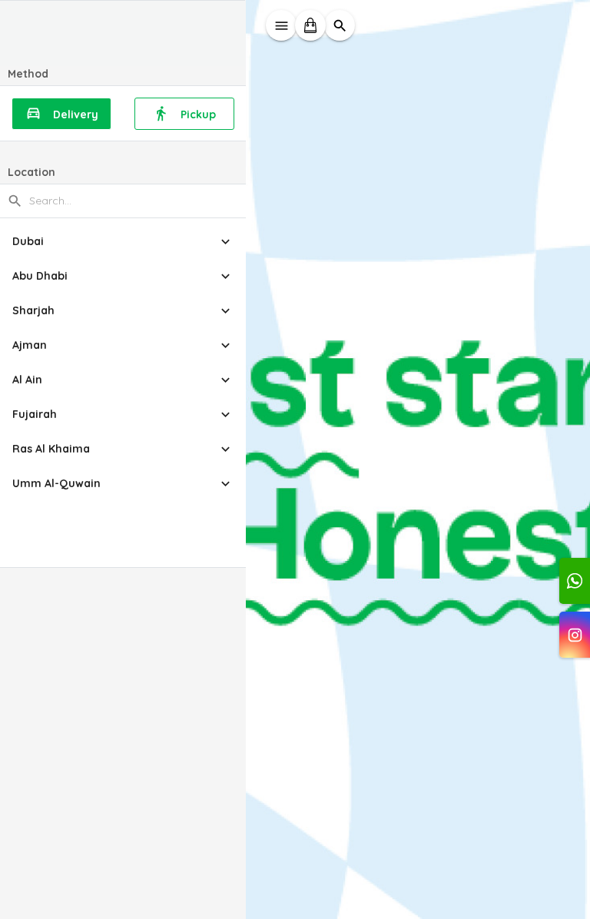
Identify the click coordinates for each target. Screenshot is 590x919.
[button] (123, 241)
